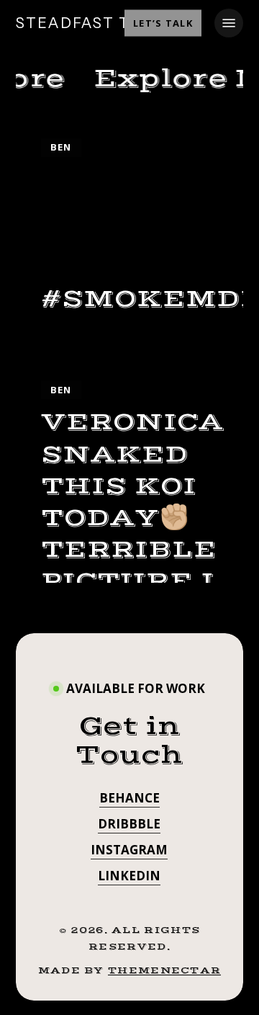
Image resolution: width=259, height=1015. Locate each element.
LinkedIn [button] (129, 875)
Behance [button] (129, 798)
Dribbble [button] (129, 823)
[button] (228, 23)
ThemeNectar (164, 970)
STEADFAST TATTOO (102, 23)
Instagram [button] (129, 849)
